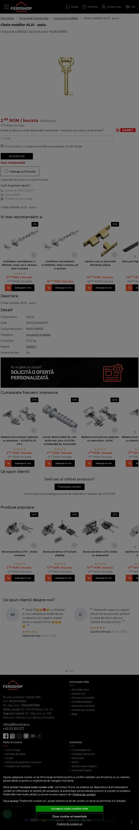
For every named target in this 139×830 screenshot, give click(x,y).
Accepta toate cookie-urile (69, 808)
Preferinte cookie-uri (69, 824)
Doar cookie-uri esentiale (69, 816)
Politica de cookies (84, 794)
